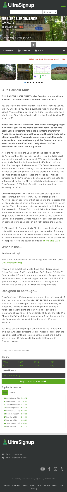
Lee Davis (10, 417)
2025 (20, 362)
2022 (5, 365)
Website (9, 50)
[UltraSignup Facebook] (49, 469)
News (25, 485)
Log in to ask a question (32, 381)
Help (39, 485)
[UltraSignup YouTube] (42, 469)
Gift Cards (16, 485)
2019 (51, 365)
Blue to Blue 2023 (51, 240)
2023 (51, 362)
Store (32, 485)
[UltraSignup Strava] (62, 469)
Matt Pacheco (11, 401)
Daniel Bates (11, 414)
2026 (5, 362)
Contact (46, 485)
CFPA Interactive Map (12, 262)
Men (5, 393)
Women (13, 392)
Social (41, 50)
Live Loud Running (11, 375)
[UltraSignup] (18, 4)
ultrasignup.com (18, 457)
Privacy (34, 488)
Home (7, 485)
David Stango (11, 411)
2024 (36, 362)
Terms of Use (57, 485)
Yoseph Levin (11, 423)
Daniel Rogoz (11, 407)
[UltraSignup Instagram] (55, 469)
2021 (20, 365)
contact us (17, 454)
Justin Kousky (11, 398)
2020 (36, 365)
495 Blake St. (8, 23)
